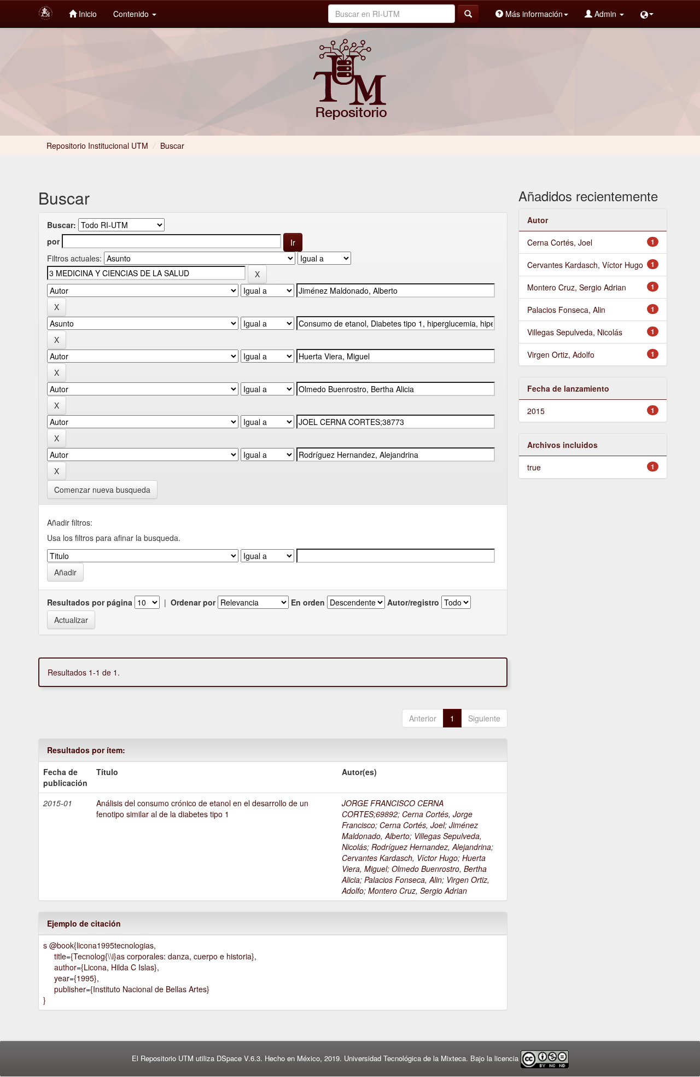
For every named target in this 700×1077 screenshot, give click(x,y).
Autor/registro (413, 602)
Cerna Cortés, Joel (412, 824)
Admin (605, 13)
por (53, 241)
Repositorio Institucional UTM (97, 145)
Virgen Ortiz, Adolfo (560, 354)
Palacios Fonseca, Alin (403, 879)
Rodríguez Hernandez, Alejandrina (431, 846)
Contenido (132, 13)
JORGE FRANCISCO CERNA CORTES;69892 (393, 808)
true (534, 467)
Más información (533, 13)
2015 (536, 410)
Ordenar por (193, 602)
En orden (308, 602)
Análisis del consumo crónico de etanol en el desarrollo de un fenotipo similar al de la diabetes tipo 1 (202, 808)
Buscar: (61, 224)
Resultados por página (89, 602)
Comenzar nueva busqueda (102, 489)
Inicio (87, 13)
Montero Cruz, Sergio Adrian (417, 890)
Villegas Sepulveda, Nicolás (574, 332)
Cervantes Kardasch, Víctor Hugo (400, 857)
